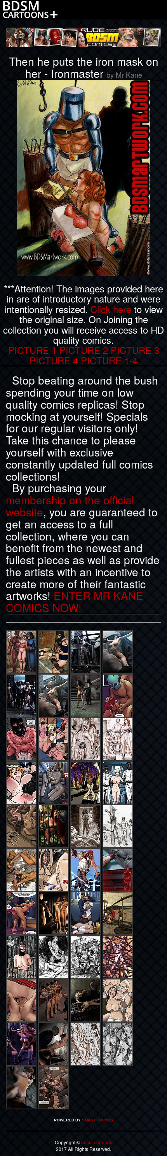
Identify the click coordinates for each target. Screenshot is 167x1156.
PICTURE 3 (135, 350)
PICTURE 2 (83, 350)
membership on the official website (70, 505)
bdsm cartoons (96, 1142)
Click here (110, 309)
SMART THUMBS (97, 1120)
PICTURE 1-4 (109, 360)
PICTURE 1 (32, 350)
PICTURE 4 (54, 360)
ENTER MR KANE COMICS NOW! (74, 601)
